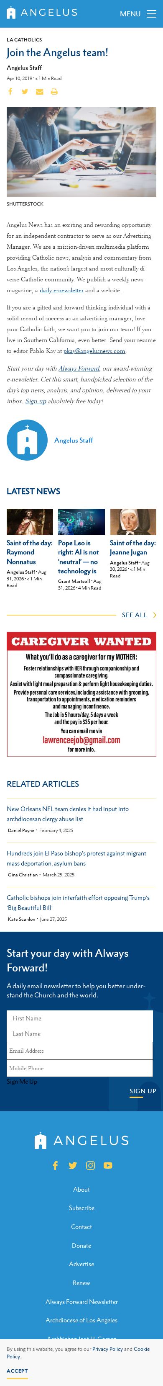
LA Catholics (24, 40)
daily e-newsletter (62, 290)
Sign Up (143, 1091)
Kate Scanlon (21, 919)
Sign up (35, 401)
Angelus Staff (24, 67)
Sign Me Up (22, 1081)
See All (135, 614)
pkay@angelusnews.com (94, 351)
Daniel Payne (21, 830)
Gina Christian (23, 875)
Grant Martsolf (74, 581)
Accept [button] (17, 1371)
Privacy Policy (107, 1349)
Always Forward (79, 368)
